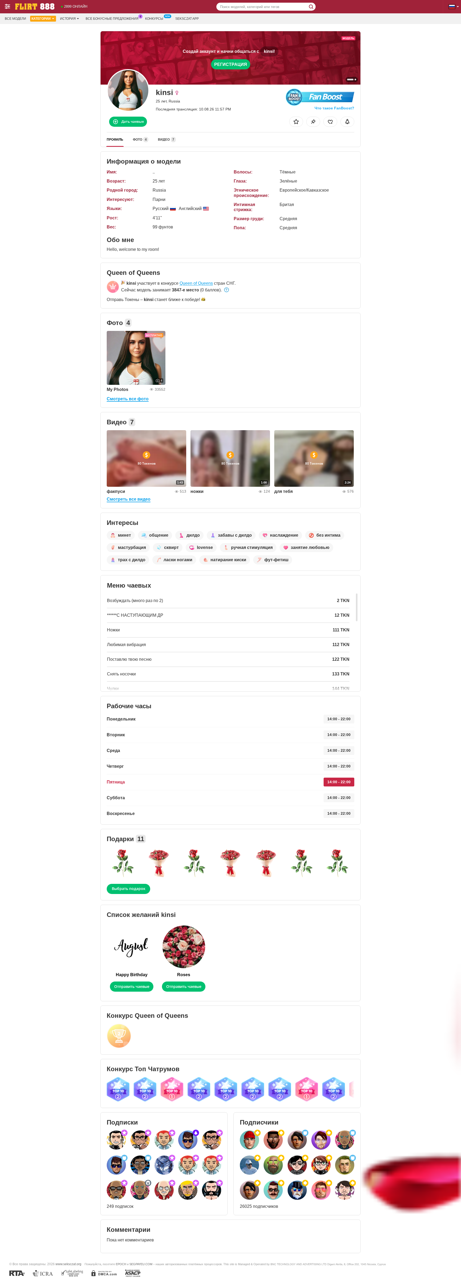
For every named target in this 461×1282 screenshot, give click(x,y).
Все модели (15, 19)
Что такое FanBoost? (334, 108)
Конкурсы (154, 19)
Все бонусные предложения (112, 19)
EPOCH (121, 1264)
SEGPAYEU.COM (140, 1264)
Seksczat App (187, 19)
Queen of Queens (196, 283)
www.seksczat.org (68, 1264)
